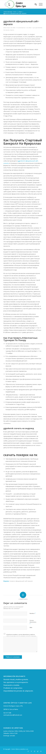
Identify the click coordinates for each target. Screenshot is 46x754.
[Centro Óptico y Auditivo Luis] (19, 4)
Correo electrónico (33, 622)
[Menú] (40, 4)
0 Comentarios (21, 27)
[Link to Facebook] (28, 751)
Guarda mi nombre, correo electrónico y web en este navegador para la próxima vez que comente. (21, 635)
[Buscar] (35, 4)
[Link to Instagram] (34, 751)
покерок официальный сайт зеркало (21, 581)
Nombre (33, 613)
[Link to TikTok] (37, 751)
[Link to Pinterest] (41, 751)
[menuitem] (35, 4)
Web (31, 627)
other (30, 27)
